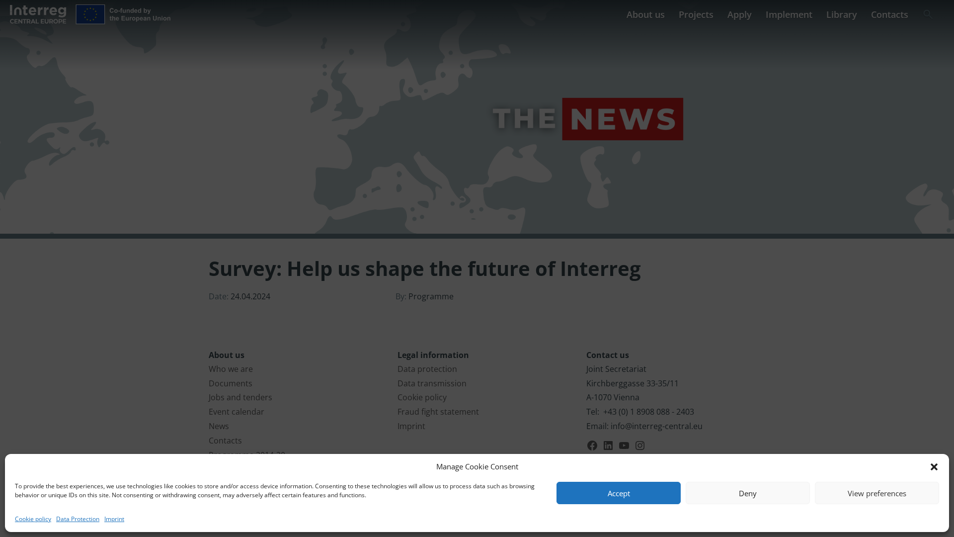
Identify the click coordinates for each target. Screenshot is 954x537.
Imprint (114, 519)
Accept (619, 493)
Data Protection (77, 519)
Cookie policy (33, 519)
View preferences (877, 493)
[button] (934, 467)
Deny (748, 493)
